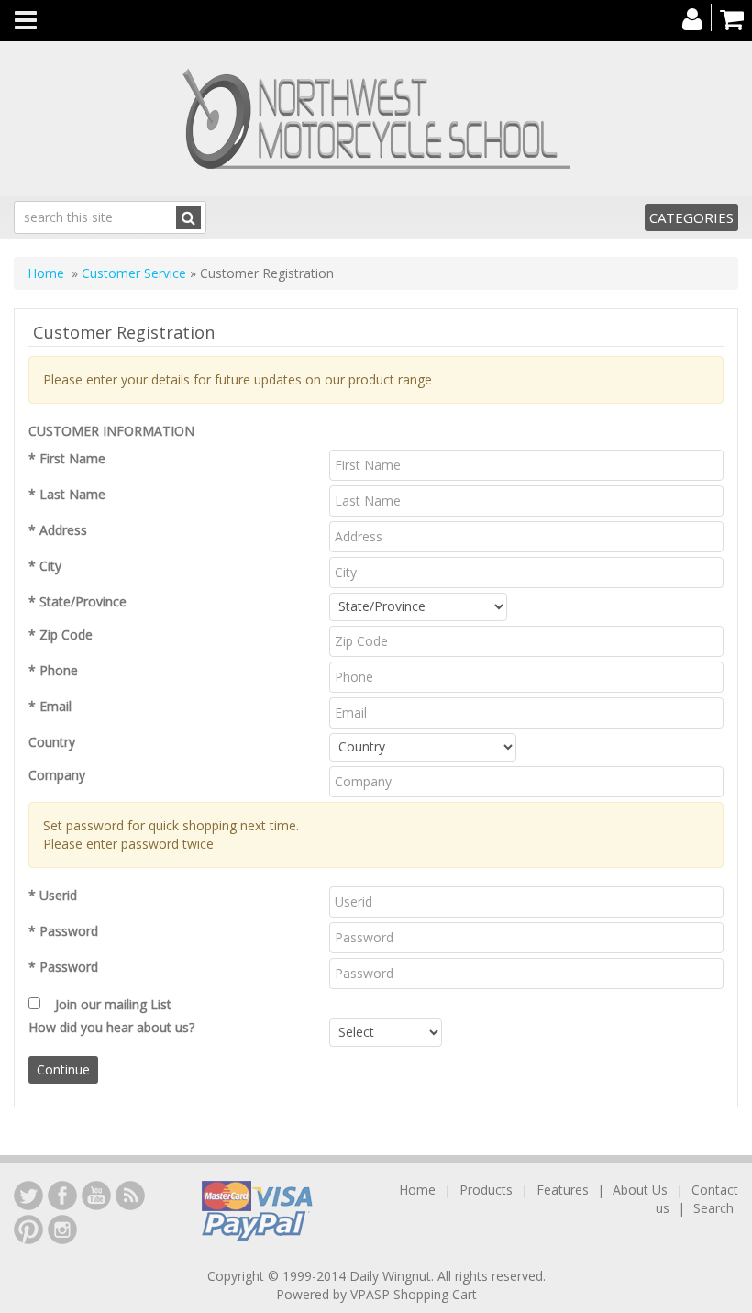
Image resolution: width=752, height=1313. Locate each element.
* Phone (53, 670)
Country (51, 742)
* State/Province (77, 601)
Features (562, 1189)
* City (44, 565)
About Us (640, 1189)
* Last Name (66, 494)
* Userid (52, 895)
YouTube (96, 1195)
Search (713, 1208)
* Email (50, 706)
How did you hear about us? (111, 1027)
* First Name (66, 458)
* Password (63, 931)
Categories (691, 217)
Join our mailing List (113, 1004)
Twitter (28, 1195)
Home (46, 273)
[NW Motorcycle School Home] (376, 119)
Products (486, 1189)
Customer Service (134, 273)
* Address (57, 530)
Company (56, 775)
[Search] (188, 217)
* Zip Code (60, 634)
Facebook (62, 1195)
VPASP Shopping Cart (413, 1294)
